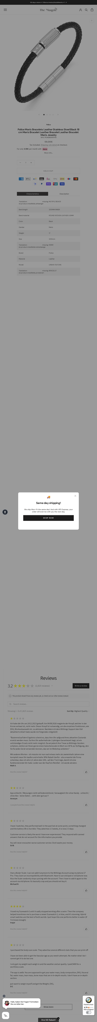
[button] (5, 512)
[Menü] (92, 997)
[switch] (88, 1012)
